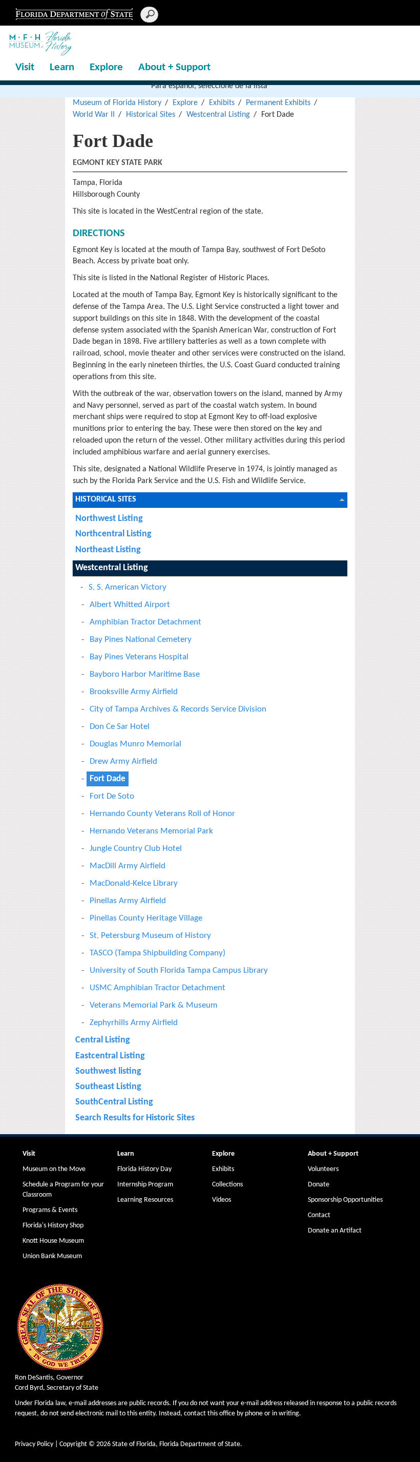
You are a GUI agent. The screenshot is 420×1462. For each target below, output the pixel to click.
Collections (227, 1184)
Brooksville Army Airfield (134, 691)
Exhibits (222, 103)
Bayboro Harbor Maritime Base (145, 674)
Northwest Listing (109, 519)
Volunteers (323, 1169)
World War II (94, 115)
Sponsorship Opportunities (345, 1200)
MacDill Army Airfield (127, 866)
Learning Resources (145, 1200)
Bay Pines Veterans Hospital (139, 657)
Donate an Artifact (335, 1231)
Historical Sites (150, 115)
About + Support (174, 67)
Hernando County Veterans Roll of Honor (162, 813)
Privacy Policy (34, 1444)
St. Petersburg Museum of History (150, 935)
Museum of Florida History (117, 103)
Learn (62, 67)
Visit (24, 67)
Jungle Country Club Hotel (136, 848)
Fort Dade (107, 779)
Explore (106, 67)
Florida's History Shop (53, 1225)
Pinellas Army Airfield (128, 900)
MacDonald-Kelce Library (134, 883)
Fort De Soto (112, 796)
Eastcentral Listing (110, 1056)
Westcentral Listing (218, 115)
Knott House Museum (53, 1241)
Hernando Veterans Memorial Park (151, 831)
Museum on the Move (54, 1169)
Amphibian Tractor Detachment (145, 622)
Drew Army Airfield (123, 761)
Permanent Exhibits (278, 103)
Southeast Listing (108, 1087)
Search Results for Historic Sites (135, 1118)
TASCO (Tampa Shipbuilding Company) (157, 953)
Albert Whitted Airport (130, 604)
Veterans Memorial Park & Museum (154, 1005)
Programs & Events (50, 1210)
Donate (318, 1184)
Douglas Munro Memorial (135, 744)
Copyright (73, 1444)
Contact (319, 1215)
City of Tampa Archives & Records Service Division (178, 709)
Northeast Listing (108, 550)
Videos (221, 1200)
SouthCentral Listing (114, 1102)
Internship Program (145, 1184)
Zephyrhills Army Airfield (134, 1022)
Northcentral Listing (113, 534)
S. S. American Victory (127, 587)
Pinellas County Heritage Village (146, 918)
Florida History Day (144, 1169)
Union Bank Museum (52, 1256)
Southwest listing (108, 1071)
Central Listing (102, 1040)
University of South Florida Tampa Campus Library (179, 970)
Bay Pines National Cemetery (141, 639)
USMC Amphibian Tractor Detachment (157, 988)
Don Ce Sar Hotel (120, 726)
